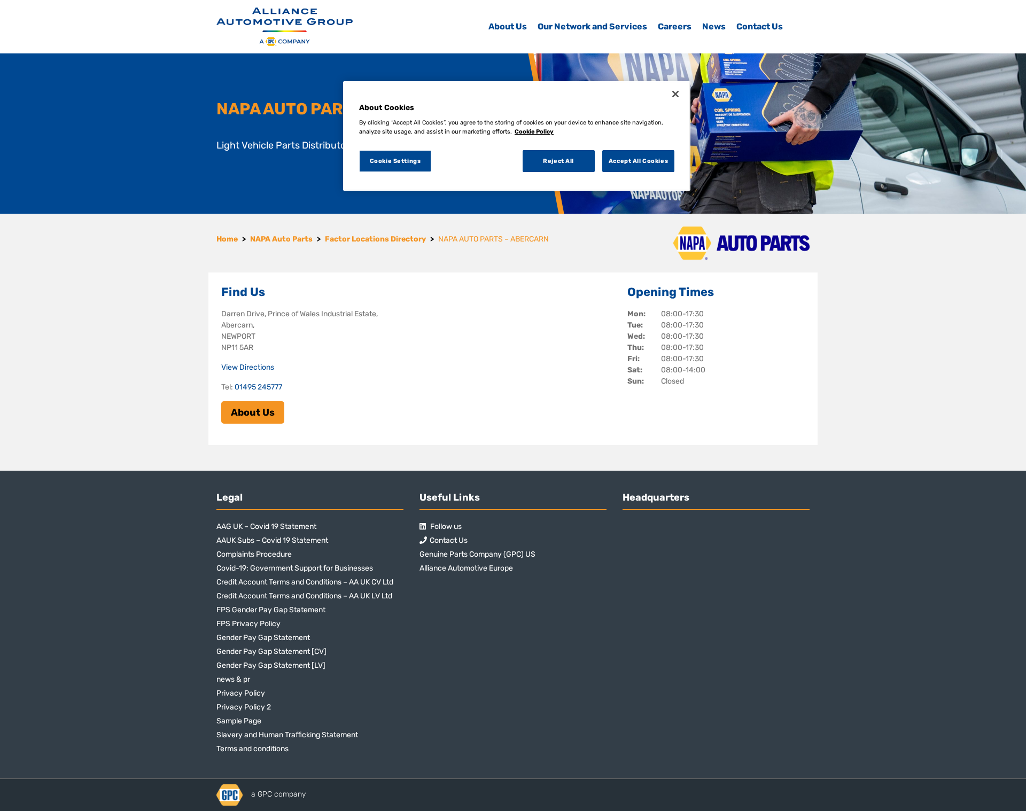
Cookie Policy (534, 131)
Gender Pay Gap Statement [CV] (271, 651)
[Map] (513, 359)
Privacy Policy (240, 693)
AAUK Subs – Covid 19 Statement (272, 540)
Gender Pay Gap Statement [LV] (270, 665)
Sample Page (238, 721)
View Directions (247, 367)
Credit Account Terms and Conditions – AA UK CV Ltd (304, 582)
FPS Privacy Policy (248, 623)
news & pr (233, 679)
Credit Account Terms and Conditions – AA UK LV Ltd (304, 596)
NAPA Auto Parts (281, 239)
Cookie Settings (395, 161)
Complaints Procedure (254, 554)
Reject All (558, 161)
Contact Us (759, 26)
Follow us (445, 526)
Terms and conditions (252, 748)
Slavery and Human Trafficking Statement (287, 734)
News (714, 26)
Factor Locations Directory (375, 239)
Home (227, 239)
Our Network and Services (592, 26)
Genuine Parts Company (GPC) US (477, 554)
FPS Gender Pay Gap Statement (270, 609)
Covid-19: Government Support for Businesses (294, 568)
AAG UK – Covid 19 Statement (266, 526)
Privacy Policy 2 (243, 707)
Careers (674, 26)
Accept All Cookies (638, 161)
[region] (516, 136)
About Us (507, 26)
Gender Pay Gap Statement (263, 637)
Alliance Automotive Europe (466, 568)
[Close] (675, 94)
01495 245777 (258, 387)
